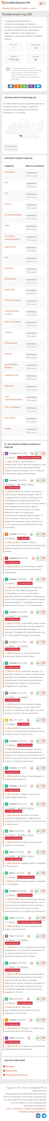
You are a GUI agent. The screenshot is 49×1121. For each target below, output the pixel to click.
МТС (7, 257)
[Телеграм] (44, 1115)
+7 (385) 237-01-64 (12, 587)
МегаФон (9, 268)
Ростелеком (10, 172)
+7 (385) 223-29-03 (12, 653)
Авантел (8, 353)
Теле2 (7, 225)
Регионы (10, 1066)
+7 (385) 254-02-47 (12, 566)
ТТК (6, 193)
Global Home (10, 247)
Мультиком (9, 289)
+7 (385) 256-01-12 (12, 947)
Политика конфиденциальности (32, 1111)
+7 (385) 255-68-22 (12, 1007)
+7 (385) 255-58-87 (12, 542)
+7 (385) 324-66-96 (12, 776)
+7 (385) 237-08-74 (12, 461)
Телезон (8, 332)
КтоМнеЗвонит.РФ (18, 2)
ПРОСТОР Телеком (13, 300)
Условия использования (34, 1108)
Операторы (11, 1070)
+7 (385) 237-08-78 (12, 974)
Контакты (18, 1108)
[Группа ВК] (38, 1115)
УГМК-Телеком (11, 343)
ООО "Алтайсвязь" (13, 407)
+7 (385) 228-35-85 (12, 926)
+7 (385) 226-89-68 (12, 842)
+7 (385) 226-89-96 (12, 815)
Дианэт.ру (9, 386)
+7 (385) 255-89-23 (12, 1028)
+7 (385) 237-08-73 (12, 491)
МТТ (6, 182)
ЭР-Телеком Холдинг (13, 215)
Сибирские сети (12, 375)
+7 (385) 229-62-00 (12, 749)
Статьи (9, 1108)
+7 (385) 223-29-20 (12, 704)
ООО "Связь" (10, 418)
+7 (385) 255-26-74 (12, 1046)
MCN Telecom (10, 279)
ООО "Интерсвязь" (13, 321)
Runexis (8, 204)
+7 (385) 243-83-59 (12, 728)
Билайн (8, 428)
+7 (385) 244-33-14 (12, 794)
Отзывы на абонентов (16, 1075)
